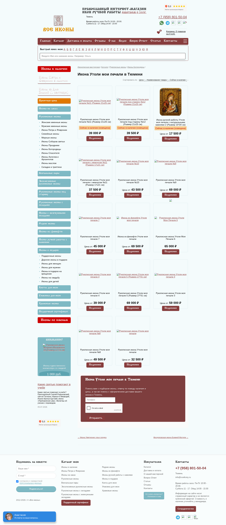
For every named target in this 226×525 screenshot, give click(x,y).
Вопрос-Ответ (138, 41)
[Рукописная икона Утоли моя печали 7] (95, 219)
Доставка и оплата (79, 41)
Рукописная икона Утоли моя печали (133, 350)
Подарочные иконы (51, 256)
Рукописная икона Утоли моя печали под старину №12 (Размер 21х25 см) (133, 121)
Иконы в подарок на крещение (52, 272)
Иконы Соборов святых (53, 141)
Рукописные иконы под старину (52, 193)
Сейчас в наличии (178, 80)
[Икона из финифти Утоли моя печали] (133, 219)
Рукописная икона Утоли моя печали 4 (95, 294)
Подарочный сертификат (53, 311)
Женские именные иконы (54, 122)
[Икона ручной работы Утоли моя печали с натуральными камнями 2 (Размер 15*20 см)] (170, 102)
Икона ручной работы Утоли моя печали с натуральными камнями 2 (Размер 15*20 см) (171, 122)
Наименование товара (157, 80)
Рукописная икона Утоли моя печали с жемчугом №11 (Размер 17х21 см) (95, 182)
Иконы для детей (50, 281)
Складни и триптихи (52, 167)
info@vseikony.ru (183, 477)
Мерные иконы (49, 137)
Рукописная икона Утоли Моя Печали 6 (171, 237)
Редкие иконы (47, 224)
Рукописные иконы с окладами (51, 204)
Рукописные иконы (50, 116)
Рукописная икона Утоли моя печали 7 (95, 237)
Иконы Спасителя (50, 153)
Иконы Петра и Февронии (73, 471)
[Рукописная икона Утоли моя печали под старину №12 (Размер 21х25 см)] (133, 102)
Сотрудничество (186, 509)
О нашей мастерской (153, 474)
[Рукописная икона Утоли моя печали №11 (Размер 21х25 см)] (95, 102)
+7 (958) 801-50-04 (172, 17)
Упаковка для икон (50, 295)
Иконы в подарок (49, 250)
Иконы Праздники (50, 145)
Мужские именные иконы (54, 126)
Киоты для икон (48, 287)
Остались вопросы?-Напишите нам (154, 495)
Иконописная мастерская (89, 67)
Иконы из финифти (50, 232)
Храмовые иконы (49, 303)
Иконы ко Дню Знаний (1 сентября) (54, 91)
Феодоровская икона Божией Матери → (170, 437)
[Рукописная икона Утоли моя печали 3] (170, 275)
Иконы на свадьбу (51, 277)
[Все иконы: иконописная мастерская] (58, 30)
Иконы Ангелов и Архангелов (50, 158)
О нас (112, 41)
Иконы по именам (54, 320)
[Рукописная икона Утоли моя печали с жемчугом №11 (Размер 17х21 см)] (95, 162)
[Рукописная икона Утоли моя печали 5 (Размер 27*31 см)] (133, 275)
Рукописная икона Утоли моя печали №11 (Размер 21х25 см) (95, 120)
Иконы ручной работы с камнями (53, 241)
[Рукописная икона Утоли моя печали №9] (170, 162)
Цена (141, 80)
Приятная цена (48, 100)
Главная (45, 41)
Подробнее (95, 138)
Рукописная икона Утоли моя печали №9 (170, 181)
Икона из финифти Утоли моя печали (133, 237)
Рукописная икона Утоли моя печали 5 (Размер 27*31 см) (133, 294)
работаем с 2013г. (134, 13)
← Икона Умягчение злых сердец (92, 437)
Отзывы (100, 41)
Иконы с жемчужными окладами (52, 214)
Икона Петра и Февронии (54, 130)
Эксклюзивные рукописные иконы (49, 182)
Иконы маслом (49, 163)
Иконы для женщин (51, 263)
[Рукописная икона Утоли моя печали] (133, 332)
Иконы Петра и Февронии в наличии (53, 79)
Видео (122, 41)
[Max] (185, 23)
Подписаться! (36, 489)
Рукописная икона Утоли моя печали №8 (95, 350)
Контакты (170, 41)
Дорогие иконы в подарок (54, 260)
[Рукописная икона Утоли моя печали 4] (95, 275)
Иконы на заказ (48, 108)
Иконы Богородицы (51, 149)
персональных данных (31, 483)
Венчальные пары (49, 173)
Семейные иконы (50, 134)
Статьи (156, 41)
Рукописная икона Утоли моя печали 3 (170, 294)
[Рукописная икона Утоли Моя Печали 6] (170, 219)
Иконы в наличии (54, 69)
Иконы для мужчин (51, 267)
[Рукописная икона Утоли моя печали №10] (133, 162)
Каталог (59, 41)
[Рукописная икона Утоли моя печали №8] (95, 332)
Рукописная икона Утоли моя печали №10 (133, 181)
